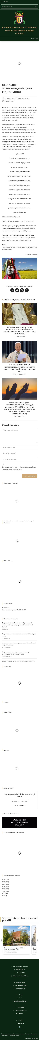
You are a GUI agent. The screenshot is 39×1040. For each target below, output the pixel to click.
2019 (3, 896)
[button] (33, 39)
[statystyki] (19, 1027)
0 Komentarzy (9, 101)
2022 (3, 889)
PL (2, 2)
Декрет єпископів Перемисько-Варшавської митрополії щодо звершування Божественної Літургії (17, 625)
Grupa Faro (35, 1038)
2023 (3, 886)
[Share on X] (12, 290)
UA (4, 2)
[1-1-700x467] (19, 268)
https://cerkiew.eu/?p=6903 (11, 217)
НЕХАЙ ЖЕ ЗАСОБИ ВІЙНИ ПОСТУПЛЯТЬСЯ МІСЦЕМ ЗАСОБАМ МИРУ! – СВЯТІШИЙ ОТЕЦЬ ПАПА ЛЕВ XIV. (19, 368)
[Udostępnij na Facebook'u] (17, 290)
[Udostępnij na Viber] (22, 290)
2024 (3, 884)
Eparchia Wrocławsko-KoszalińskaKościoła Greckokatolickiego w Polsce (19, 30)
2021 (3, 891)
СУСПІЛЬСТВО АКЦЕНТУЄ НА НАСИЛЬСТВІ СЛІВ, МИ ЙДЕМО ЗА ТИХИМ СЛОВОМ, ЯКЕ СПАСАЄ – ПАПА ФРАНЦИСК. (19, 330)
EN (7, 2)
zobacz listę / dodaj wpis (19, 801)
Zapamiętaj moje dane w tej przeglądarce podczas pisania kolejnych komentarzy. (19, 468)
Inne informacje (23, 99)
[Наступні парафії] (37, 940)
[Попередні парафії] (1, 940)
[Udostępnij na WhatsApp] (27, 290)
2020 (3, 893)
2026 (3, 879)
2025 (3, 882)
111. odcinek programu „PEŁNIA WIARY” (14, 610)
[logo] (19, 17)
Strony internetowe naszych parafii (20, 919)
